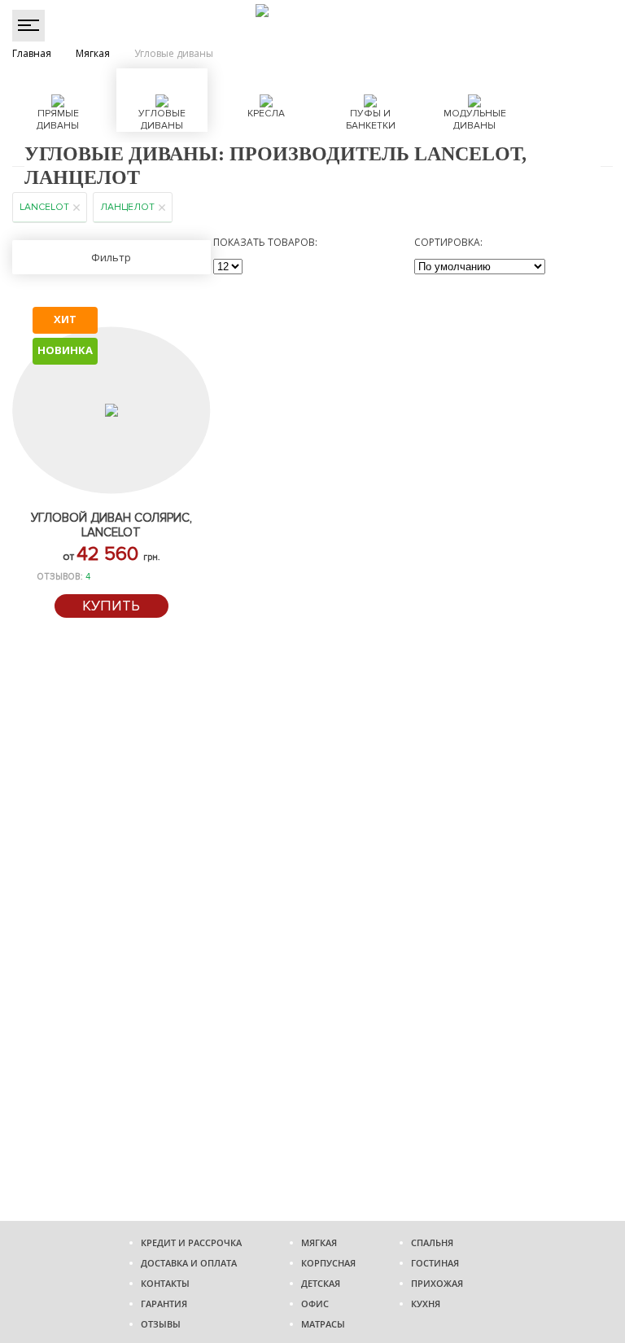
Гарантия (164, 1303)
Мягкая (319, 1242)
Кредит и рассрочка (191, 1242)
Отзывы (161, 1324)
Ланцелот (127, 207)
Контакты (165, 1283)
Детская (320, 1283)
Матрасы (323, 1324)
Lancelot (44, 207)
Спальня (432, 1242)
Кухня (425, 1303)
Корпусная (328, 1263)
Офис (315, 1303)
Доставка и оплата (189, 1263)
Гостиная (435, 1263)
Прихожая (437, 1283)
